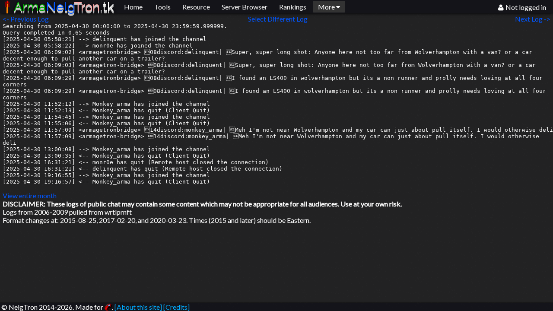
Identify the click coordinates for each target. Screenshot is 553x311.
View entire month (30, 195)
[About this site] (138, 307)
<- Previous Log (26, 19)
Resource (196, 7)
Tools (162, 7)
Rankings (292, 7)
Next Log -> (534, 19)
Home (133, 7)
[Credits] (176, 307)
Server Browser (244, 7)
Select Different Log (278, 19)
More (327, 7)
